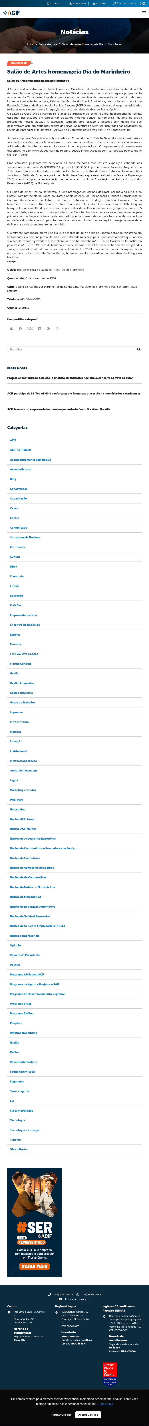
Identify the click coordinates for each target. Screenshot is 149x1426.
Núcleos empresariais (24, 935)
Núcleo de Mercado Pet (25, 897)
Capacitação (18, 498)
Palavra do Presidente (25, 955)
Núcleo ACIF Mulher (23, 828)
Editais (14, 586)
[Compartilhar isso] (20, 329)
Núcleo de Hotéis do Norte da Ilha (32, 887)
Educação (16, 595)
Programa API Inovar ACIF (27, 974)
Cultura (15, 556)
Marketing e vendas (23, 790)
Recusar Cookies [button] (61, 1414)
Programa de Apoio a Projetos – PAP (34, 984)
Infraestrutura (19, 722)
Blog (13, 479)
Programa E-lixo (21, 1003)
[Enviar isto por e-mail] (11, 329)
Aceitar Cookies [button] (88, 1414)
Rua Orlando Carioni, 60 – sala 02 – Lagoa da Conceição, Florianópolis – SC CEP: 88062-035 (76, 1319)
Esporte (15, 634)
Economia (17, 576)
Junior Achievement (23, 770)
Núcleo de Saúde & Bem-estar (30, 916)
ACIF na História (20, 450)
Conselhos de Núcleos (25, 537)
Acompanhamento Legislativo (30, 459)
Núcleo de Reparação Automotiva (32, 906)
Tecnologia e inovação (25, 1130)
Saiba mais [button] (105, 1403)
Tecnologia (17, 1120)
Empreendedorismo (23, 615)
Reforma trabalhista (23, 1033)
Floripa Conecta (20, 663)
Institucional (18, 751)
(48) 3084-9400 (64, 1294)
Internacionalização (23, 761)
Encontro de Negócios (25, 624)
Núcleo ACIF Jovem (22, 819)
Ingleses (15, 731)
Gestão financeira (22, 683)
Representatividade (23, 1062)
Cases (14, 508)
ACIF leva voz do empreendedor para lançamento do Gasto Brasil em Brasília (58, 409)
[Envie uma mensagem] (62, 1299)
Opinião (15, 945)
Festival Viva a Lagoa (24, 654)
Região (14, 1042)
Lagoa (14, 780)
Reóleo (15, 1052)
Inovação (16, 741)
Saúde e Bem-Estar (22, 1071)
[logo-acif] (11, 13)
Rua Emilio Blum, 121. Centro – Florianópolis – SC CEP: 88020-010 (29, 1317)
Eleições (15, 605)
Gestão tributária (21, 693)
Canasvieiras (18, 489)
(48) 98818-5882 (92, 1294)
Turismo (15, 1139)
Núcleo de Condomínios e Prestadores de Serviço (43, 848)
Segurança (17, 1081)
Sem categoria (19, 1091)
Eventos (15, 644)
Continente (17, 547)
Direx (13, 566)
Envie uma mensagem (77, 1299)
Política (15, 965)
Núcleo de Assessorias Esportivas (33, 838)
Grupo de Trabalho (22, 702)
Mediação (16, 799)
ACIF (13, 440)
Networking (17, 809)
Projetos (16, 1023)
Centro (14, 518)
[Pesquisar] (139, 349)
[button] (143, 13)
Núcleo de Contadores (25, 858)
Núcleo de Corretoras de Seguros (32, 867)
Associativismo (20, 469)
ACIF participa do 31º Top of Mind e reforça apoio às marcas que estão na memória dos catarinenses (74, 393)
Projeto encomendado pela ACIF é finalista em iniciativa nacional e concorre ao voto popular (70, 378)
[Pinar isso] (48, 329)
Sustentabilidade (21, 1110)
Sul (12, 1100)
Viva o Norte (18, 1149)
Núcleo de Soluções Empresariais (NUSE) (37, 926)
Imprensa (16, 712)
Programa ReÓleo (22, 1013)
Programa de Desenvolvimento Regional (37, 994)
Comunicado (18, 527)
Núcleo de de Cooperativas (28, 877)
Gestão (14, 673)
